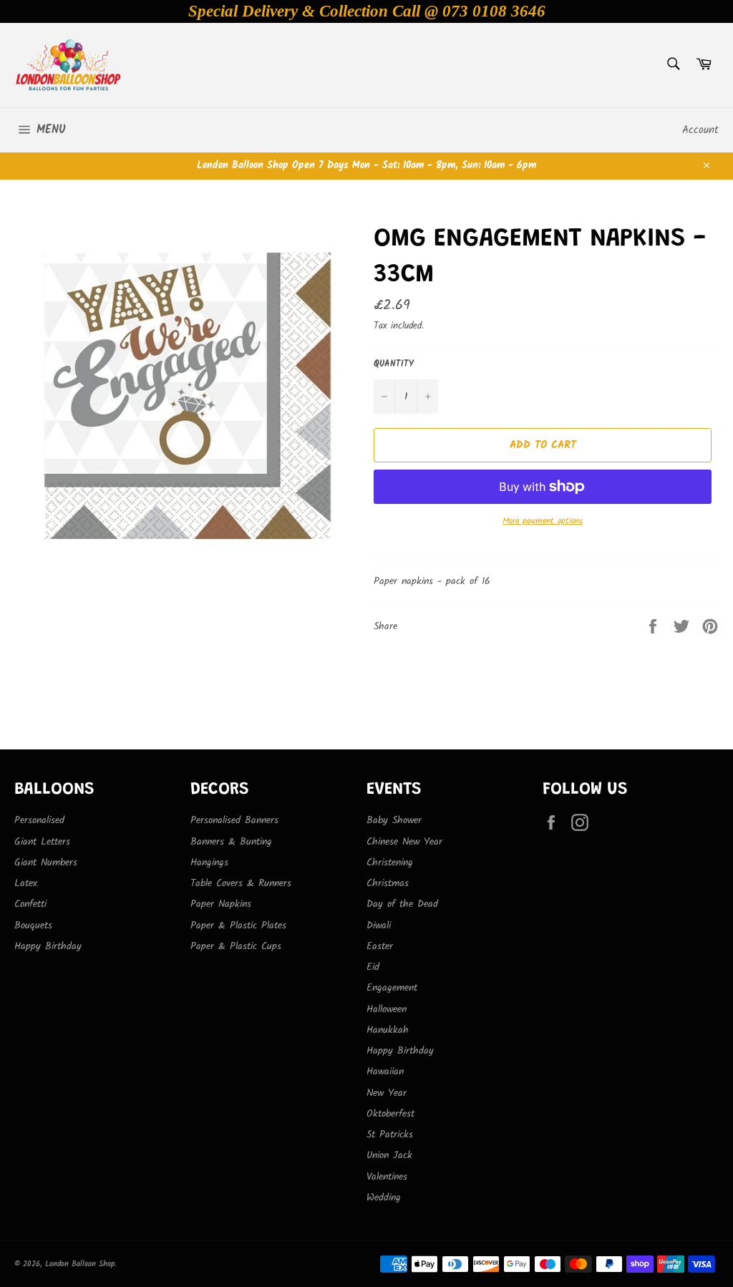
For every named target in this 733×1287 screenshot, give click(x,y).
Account (700, 130)
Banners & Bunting (231, 842)
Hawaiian (385, 1071)
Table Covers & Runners (240, 883)
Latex (25, 883)
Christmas (387, 883)
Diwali (378, 925)
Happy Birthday (48, 946)
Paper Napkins (220, 904)
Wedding (383, 1197)
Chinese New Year (404, 842)
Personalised (39, 820)
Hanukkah (387, 1030)
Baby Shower (394, 820)
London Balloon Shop (80, 1264)
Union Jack (389, 1155)
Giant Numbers (45, 862)
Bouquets (33, 925)
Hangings (209, 862)
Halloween (386, 1009)
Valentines (386, 1177)
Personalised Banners (234, 820)
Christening (389, 862)
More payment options (543, 521)
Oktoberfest (390, 1114)
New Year (386, 1093)
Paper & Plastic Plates (238, 925)
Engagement (391, 988)
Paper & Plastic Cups (235, 946)
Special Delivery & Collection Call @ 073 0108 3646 (366, 11)
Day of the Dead (402, 904)
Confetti (30, 904)
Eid (372, 967)
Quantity (394, 365)
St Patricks (389, 1134)
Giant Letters (42, 842)
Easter (379, 946)
